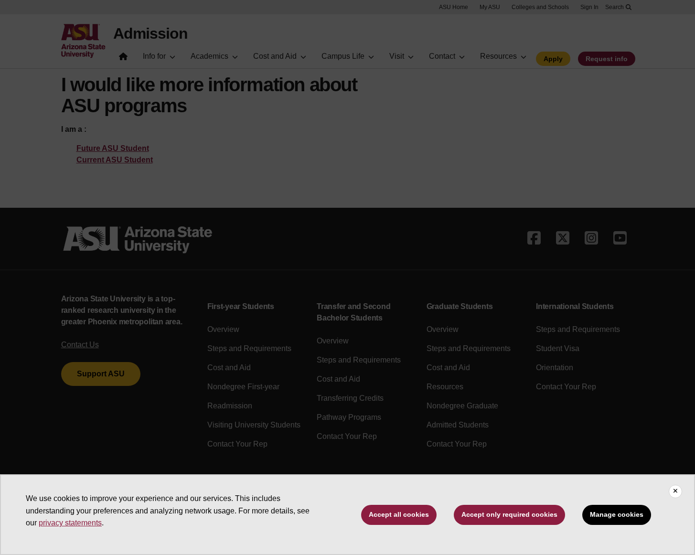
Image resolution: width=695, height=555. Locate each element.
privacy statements (70, 523)
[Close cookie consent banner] (675, 491)
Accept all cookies (399, 514)
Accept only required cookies (509, 514)
